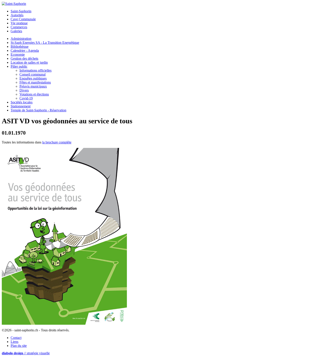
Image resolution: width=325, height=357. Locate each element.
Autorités (17, 15)
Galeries (16, 31)
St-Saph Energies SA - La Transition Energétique (45, 42)
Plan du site (19, 345)
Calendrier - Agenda (25, 50)
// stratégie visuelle (26, 353)
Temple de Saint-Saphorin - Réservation (38, 110)
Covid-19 (26, 98)
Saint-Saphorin (21, 11)
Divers (24, 90)
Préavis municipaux (33, 86)
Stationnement (21, 106)
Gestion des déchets (24, 58)
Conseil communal (32, 74)
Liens (14, 342)
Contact (16, 338)
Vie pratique (19, 23)
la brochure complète (56, 142)
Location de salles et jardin (29, 62)
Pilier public (19, 66)
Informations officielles (35, 70)
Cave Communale (23, 19)
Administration (21, 38)
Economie (18, 54)
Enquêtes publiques (33, 78)
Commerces (19, 27)
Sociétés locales (21, 102)
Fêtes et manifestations (35, 82)
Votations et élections (34, 94)
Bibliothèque (20, 46)
